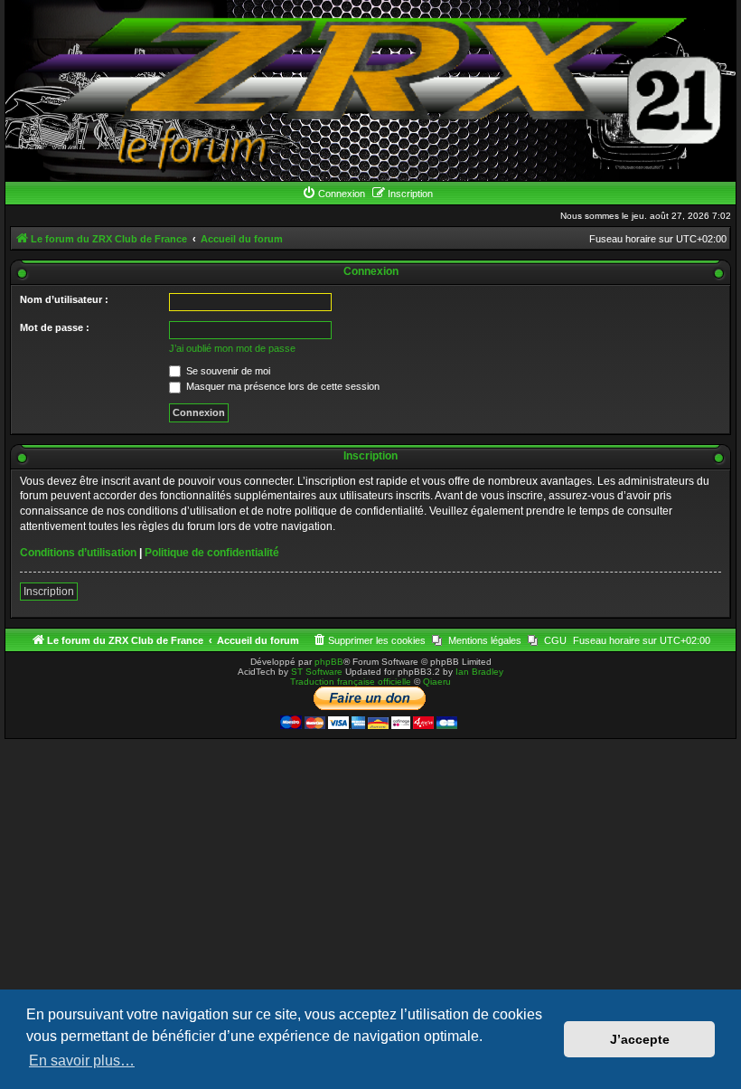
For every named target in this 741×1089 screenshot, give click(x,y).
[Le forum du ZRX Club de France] (370, 90)
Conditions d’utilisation (78, 552)
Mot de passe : (54, 327)
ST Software (316, 672)
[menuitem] (333, 193)
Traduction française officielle (350, 682)
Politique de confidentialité (212, 552)
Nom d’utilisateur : (64, 299)
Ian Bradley (479, 672)
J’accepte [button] (640, 1039)
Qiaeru (437, 682)
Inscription (48, 591)
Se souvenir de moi (226, 370)
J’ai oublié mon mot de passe (232, 348)
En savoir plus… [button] (82, 1060)
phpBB (328, 662)
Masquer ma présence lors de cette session (281, 386)
